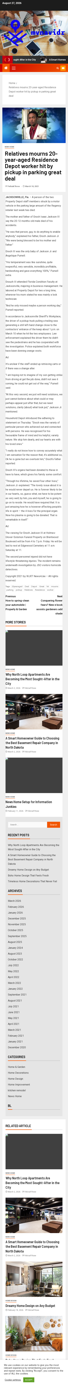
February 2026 (16, 906)
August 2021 (15, 1000)
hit (48, 586)
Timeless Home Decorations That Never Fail (32, 881)
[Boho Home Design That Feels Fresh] (34, 1333)
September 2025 (17, 936)
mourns (54, 586)
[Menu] (13, 68)
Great (41, 586)
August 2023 (15, 953)
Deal (27, 586)
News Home (9, 147)
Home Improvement (19, 1084)
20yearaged (17, 586)
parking (9, 590)
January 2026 (15, 912)
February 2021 (16, 1035)
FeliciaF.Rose (14, 186)
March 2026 (14, 900)
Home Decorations (18, 1072)
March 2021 (14, 1029)
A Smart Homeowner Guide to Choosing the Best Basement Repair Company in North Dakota (32, 742)
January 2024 (15, 947)
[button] (13, 68)
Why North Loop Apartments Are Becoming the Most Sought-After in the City (32, 679)
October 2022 (15, 959)
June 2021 (14, 1012)
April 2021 (13, 1023)
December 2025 (17, 918)
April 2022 (13, 977)
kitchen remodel (17, 1090)
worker (50, 590)
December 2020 (17, 1047)
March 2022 (14, 982)
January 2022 (15, 988)
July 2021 (13, 1006)
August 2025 (15, 942)
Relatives (29, 590)
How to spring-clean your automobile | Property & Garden (17, 603)
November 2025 (17, 924)
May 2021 (13, 1018)
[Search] (58, 68)
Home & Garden (16, 1066)
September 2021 (17, 994)
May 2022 (13, 971)
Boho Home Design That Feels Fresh (28, 875)
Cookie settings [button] (13, 1379)
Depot (34, 586)
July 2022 (13, 965)
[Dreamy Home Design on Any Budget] (34, 1279)
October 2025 (15, 930)
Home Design (15, 1078)
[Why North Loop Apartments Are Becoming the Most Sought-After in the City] (34, 648)
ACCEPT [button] (28, 1380)
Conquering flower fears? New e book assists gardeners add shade (49, 605)
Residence (40, 590)
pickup (19, 590)
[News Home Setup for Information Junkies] (34, 775)
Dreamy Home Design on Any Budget (28, 869)
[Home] (6, 68)
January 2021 (15, 1041)
